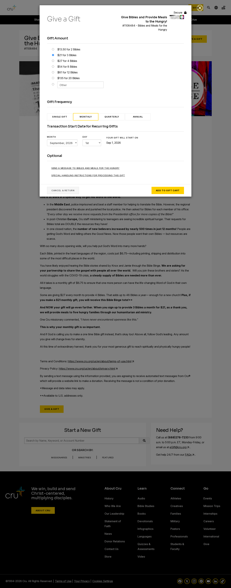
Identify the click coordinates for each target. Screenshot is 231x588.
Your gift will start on (122, 137)
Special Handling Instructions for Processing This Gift (88, 175)
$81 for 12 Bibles (67, 72)
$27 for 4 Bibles (67, 61)
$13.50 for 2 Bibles (68, 49)
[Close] (200, 8)
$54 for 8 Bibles (67, 66)
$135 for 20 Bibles (68, 78)
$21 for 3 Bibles (66, 55)
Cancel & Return (63, 190)
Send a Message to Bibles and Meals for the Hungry (85, 168)
